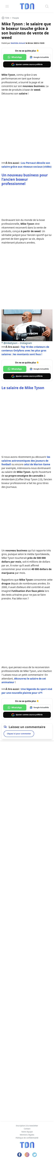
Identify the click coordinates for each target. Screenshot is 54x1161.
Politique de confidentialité (27, 1138)
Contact (27, 1128)
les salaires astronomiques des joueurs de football (26, 460)
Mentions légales (27, 1135)
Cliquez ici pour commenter (19, 733)
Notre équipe (27, 1131)
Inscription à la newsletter (27, 1125)
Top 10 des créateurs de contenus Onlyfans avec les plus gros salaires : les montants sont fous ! (25, 350)
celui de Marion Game (37, 464)
